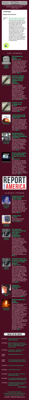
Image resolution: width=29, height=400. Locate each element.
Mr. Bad (16, 288)
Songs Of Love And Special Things (18, 196)
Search (12, 395)
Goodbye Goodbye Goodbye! (6, 67)
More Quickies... (22, 387)
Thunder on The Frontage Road (17, 103)
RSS (22, 395)
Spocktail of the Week (6, 295)
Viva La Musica (6, 84)
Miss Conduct (17, 199)
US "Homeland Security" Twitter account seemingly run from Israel (17, 360)
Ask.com (14, 221)
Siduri (15, 217)
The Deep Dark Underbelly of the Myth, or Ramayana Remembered (19, 232)
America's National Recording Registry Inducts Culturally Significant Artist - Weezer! (18, 79)
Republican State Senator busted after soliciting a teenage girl (19, 135)
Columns (11, 393)
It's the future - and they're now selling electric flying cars (16, 350)
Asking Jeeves (16, 215)
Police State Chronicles (6, 143)
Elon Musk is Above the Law (15, 354)
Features (5, 393)
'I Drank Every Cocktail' (14, 369)
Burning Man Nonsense (6, 309)
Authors (13, 392)
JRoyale (16, 302)
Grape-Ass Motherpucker (16, 286)
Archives (7, 395)
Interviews (23, 393)
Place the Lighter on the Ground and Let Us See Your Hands (17, 19)
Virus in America (6, 162)
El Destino (16, 83)
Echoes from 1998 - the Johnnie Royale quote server (16, 374)
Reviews (17, 393)
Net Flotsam (6, 124)
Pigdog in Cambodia (6, 239)
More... (19, 72)
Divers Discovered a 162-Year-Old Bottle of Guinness (17, 339)
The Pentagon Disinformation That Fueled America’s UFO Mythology (17, 379)
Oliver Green (17, 237)
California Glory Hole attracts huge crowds (18, 115)
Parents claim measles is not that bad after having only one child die (19, 155)
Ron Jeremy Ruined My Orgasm (6, 206)
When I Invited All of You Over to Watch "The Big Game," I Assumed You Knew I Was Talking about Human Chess (17, 345)
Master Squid (17, 59)
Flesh (15, 105)
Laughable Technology (6, 225)
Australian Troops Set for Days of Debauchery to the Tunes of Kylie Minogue (19, 261)
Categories (19, 392)
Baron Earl (17, 118)
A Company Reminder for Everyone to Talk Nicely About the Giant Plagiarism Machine (17, 384)
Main (8, 392)
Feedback (18, 395)
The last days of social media (15, 365)
